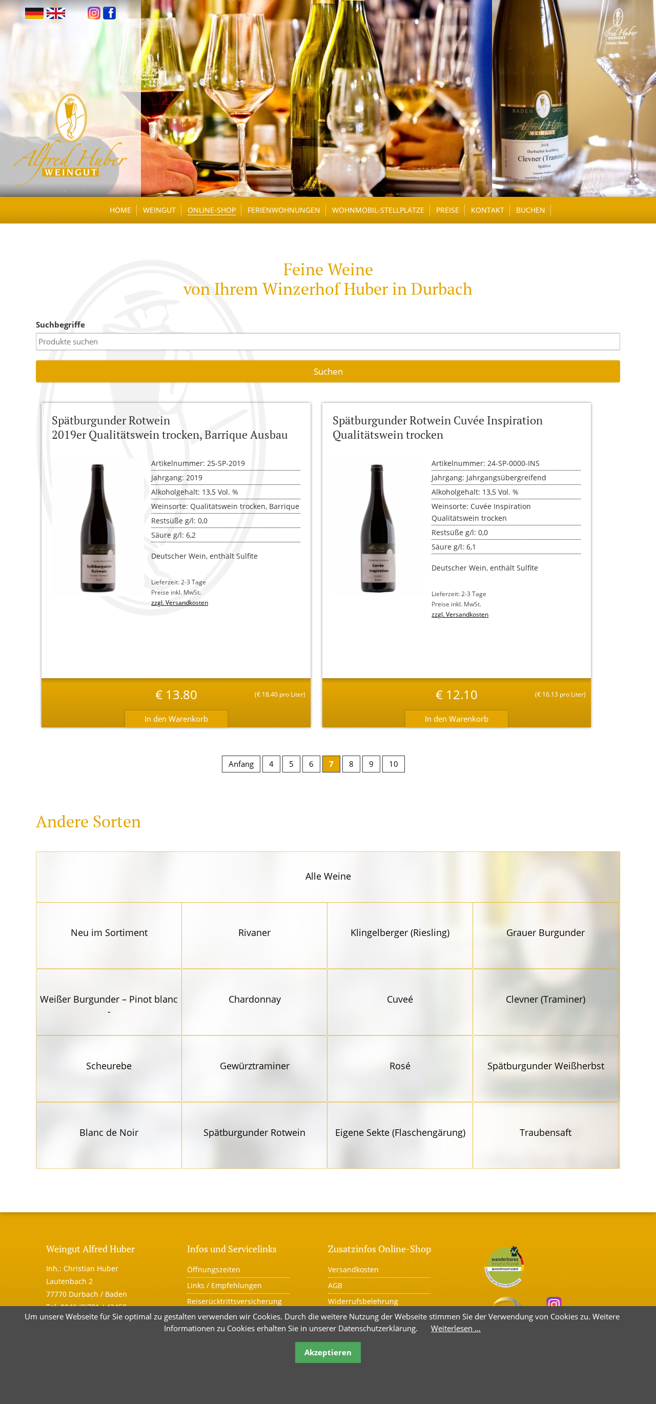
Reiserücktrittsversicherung (234, 1301)
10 (393, 764)
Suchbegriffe (60, 324)
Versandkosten (353, 1269)
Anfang (241, 764)
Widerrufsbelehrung (363, 1301)
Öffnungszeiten (213, 1269)
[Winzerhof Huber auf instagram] (94, 12)
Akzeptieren (328, 1352)
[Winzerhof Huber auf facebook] (109, 12)
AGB (335, 1285)
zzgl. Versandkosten (179, 602)
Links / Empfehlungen (224, 1285)
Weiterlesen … (456, 1328)
